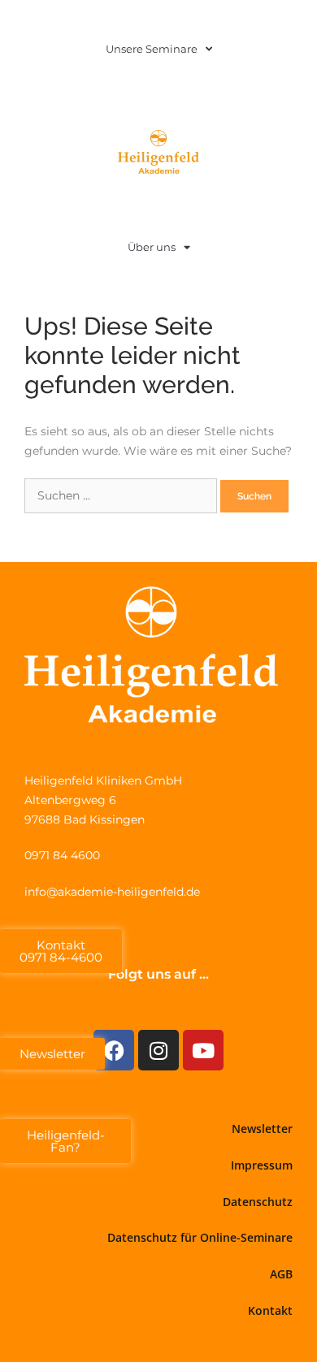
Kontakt (270, 1310)
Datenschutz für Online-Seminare (200, 1237)
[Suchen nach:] (122, 495)
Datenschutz (258, 1201)
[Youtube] (203, 1050)
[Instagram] (158, 1050)
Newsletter (262, 1128)
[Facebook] (113, 1050)
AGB (281, 1274)
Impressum (262, 1165)
